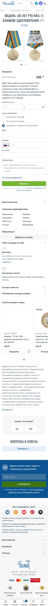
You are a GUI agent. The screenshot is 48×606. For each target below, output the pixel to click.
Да (17, 429)
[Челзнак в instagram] (32, 512)
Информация (8, 231)
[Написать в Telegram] (36, 3)
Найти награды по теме (13, 243)
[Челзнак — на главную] (8, 3)
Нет (31, 429)
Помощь (6, 553)
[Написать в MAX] (41, 3)
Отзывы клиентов (10, 287)
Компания (6, 546)
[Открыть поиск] (31, 3)
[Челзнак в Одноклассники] (16, 512)
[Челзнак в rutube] (40, 512)
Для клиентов (8, 540)
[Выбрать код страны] (6, 145)
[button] (23, 3)
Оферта (11, 530)
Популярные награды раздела (16, 293)
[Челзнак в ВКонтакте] (7, 512)
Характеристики (9, 202)
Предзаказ (7, 71)
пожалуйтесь (35, 518)
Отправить (24, 484)
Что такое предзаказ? (12, 177)
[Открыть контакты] (45, 3)
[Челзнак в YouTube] (24, 512)
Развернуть (7, 409)
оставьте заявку (19, 526)
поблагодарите (8, 520)
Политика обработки (23, 530)
